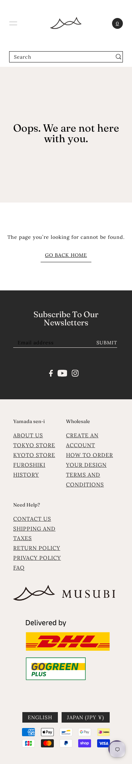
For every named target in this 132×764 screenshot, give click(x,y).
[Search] (119, 57)
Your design (86, 464)
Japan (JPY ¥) (85, 717)
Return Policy (36, 548)
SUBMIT (106, 342)
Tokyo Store (34, 445)
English (40, 717)
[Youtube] (62, 372)
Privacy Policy (37, 557)
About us (28, 435)
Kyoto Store (34, 455)
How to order (89, 455)
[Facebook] (51, 372)
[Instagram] (75, 372)
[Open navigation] (13, 23)
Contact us (32, 518)
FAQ (19, 567)
